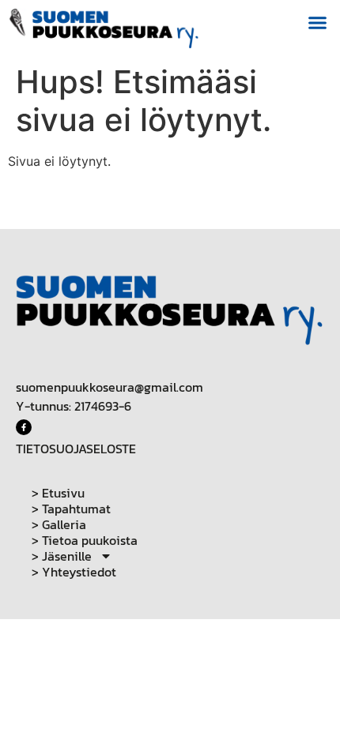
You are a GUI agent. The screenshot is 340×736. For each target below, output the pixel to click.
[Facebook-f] (24, 427)
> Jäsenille (62, 556)
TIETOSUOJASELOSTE (76, 448)
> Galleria (59, 524)
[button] (318, 23)
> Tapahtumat (71, 508)
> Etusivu (58, 493)
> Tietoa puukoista (85, 540)
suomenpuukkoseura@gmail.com (109, 386)
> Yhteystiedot (74, 572)
